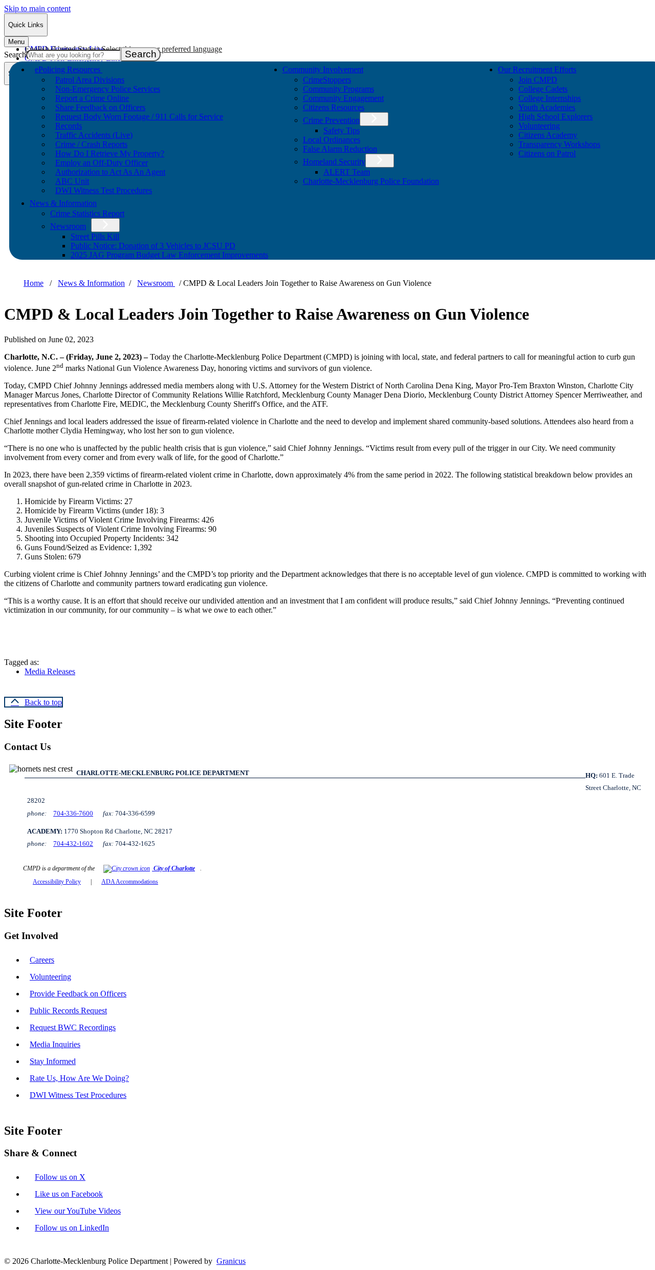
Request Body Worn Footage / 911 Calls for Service (139, 116)
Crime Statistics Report (87, 213)
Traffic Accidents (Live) (94, 135)
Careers (42, 959)
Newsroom (68, 226)
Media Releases (50, 671)
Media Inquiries (55, 1044)
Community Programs (338, 89)
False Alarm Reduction (340, 148)
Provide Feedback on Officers (78, 993)
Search (15, 54)
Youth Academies (546, 107)
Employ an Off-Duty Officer (101, 162)
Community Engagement (343, 98)
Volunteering (539, 125)
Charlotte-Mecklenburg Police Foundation (371, 181)
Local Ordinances (331, 139)
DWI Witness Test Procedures (103, 190)
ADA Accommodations (129, 881)
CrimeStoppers (327, 79)
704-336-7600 (73, 813)
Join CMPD (537, 79)
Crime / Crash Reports (91, 144)
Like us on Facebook (69, 1194)
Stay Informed (53, 1061)
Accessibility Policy (57, 881)
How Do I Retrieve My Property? (109, 153)
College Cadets (542, 89)
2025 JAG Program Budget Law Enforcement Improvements (169, 255)
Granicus (231, 1261)
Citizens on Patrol (547, 153)
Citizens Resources (333, 107)
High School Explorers (555, 116)
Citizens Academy (547, 135)
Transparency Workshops (559, 144)
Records (68, 125)
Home (33, 283)
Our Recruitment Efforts (537, 69)
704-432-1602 (73, 843)
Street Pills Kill (95, 236)
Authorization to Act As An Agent (110, 172)
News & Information (63, 203)
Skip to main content (37, 8)
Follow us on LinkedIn (72, 1227)
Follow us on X (60, 1177)
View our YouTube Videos (78, 1210)
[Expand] (116, 68)
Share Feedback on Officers (100, 107)
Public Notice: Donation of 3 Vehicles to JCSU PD (153, 245)
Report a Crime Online (92, 98)
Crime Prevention (331, 120)
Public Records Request (68, 1010)
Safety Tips (341, 130)
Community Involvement (322, 69)
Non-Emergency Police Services (107, 89)
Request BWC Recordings (73, 1027)
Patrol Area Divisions (89, 79)
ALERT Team (346, 172)
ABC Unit (72, 181)
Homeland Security (334, 161)
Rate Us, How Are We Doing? (79, 1078)
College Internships (549, 98)
